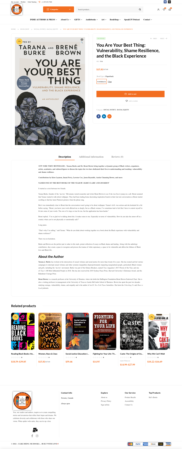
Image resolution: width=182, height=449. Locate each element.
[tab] (65, 157)
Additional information (91, 156)
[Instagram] (169, 1)
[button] (82, 41)
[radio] (101, 81)
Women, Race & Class (47, 354)
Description (65, 156)
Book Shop (24, 29)
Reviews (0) (117, 156)
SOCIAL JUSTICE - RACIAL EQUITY (46, 29)
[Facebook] (165, 1)
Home (13, 29)
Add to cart (132, 94)
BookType (100, 76)
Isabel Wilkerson (125, 361)
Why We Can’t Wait (156, 354)
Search (140, 9)
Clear (110, 82)
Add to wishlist (133, 101)
